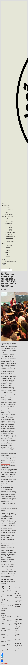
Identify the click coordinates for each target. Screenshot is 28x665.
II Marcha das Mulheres (11, 241)
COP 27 (10, 229)
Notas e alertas (9, 209)
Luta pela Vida (9, 234)
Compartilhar (4, 663)
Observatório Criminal (11, 261)
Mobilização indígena (8, 216)
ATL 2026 (8, 247)
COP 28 (10, 227)
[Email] (9, 658)
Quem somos (6, 203)
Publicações (9, 212)
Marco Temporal (9, 238)
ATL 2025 (8, 249)
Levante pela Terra (10, 236)
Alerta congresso (10, 220)
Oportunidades (9, 214)
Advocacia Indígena (7, 259)
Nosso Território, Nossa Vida (12, 239)
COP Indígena (9, 223)
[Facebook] (9, 654)
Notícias (8, 207)
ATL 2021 (8, 256)
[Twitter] (9, 656)
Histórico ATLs (9, 245)
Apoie (4, 263)
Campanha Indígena (10, 221)
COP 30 (10, 225)
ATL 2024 (8, 250)
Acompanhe (6, 205)
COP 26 (10, 230)
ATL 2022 (8, 254)
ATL (7, 218)
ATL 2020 (8, 258)
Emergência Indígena (10, 232)
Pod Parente (9, 211)
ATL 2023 (8, 252)
